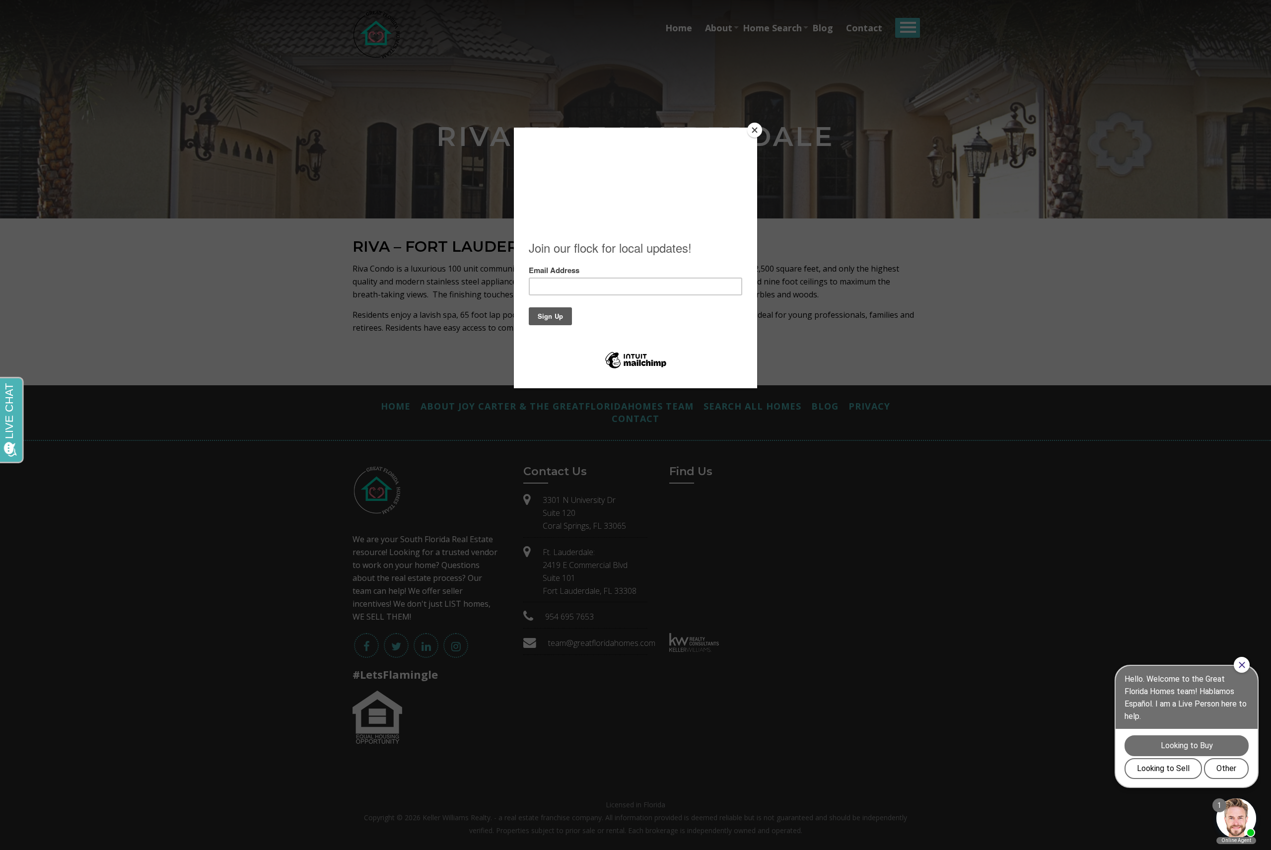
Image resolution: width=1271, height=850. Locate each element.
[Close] (754, 130)
